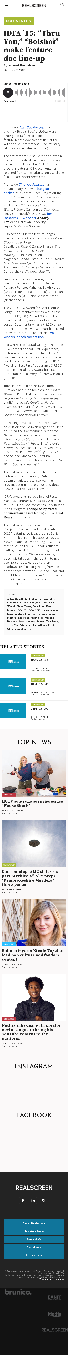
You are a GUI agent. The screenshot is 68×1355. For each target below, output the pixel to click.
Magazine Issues (34, 1231)
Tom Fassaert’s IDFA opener (28, 216)
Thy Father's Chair (43, 625)
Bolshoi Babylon (30, 603)
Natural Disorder (18, 618)
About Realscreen (34, 1223)
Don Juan (39, 606)
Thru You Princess (31, 127)
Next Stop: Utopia (42, 618)
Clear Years (23, 606)
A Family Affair (17, 599)
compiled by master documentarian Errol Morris (30, 511)
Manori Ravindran (21, 65)
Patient (12, 621)
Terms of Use (34, 1255)
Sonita (40, 621)
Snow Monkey (26, 621)
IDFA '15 (21, 610)
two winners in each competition (29, 335)
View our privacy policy (51, 1279)
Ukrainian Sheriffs (19, 629)
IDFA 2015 (34, 610)
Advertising (34, 1247)
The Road (52, 621)
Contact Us (34, 1239)
